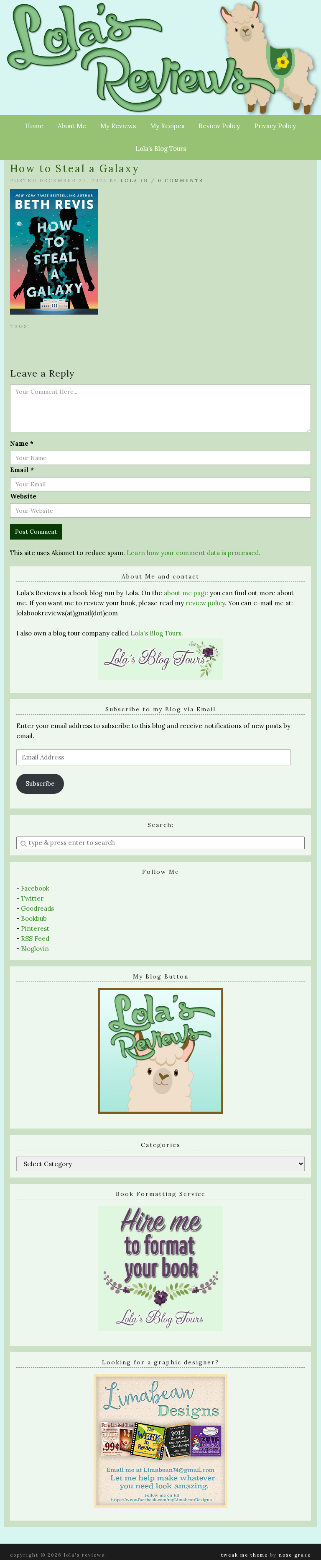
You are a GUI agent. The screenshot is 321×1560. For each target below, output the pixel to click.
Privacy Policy (275, 126)
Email (22, 470)
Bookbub (34, 918)
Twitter (32, 898)
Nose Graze (295, 1555)
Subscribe (40, 784)
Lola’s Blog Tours (160, 148)
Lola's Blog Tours (155, 633)
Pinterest (35, 928)
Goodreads (37, 908)
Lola (129, 180)
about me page (186, 593)
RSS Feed (35, 939)
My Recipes (167, 126)
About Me (72, 126)
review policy (205, 603)
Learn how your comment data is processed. (193, 553)
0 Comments (180, 180)
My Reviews (118, 126)
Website (23, 496)
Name (21, 443)
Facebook (35, 888)
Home (34, 126)
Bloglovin (35, 949)
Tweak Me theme (244, 1555)
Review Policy (219, 126)
